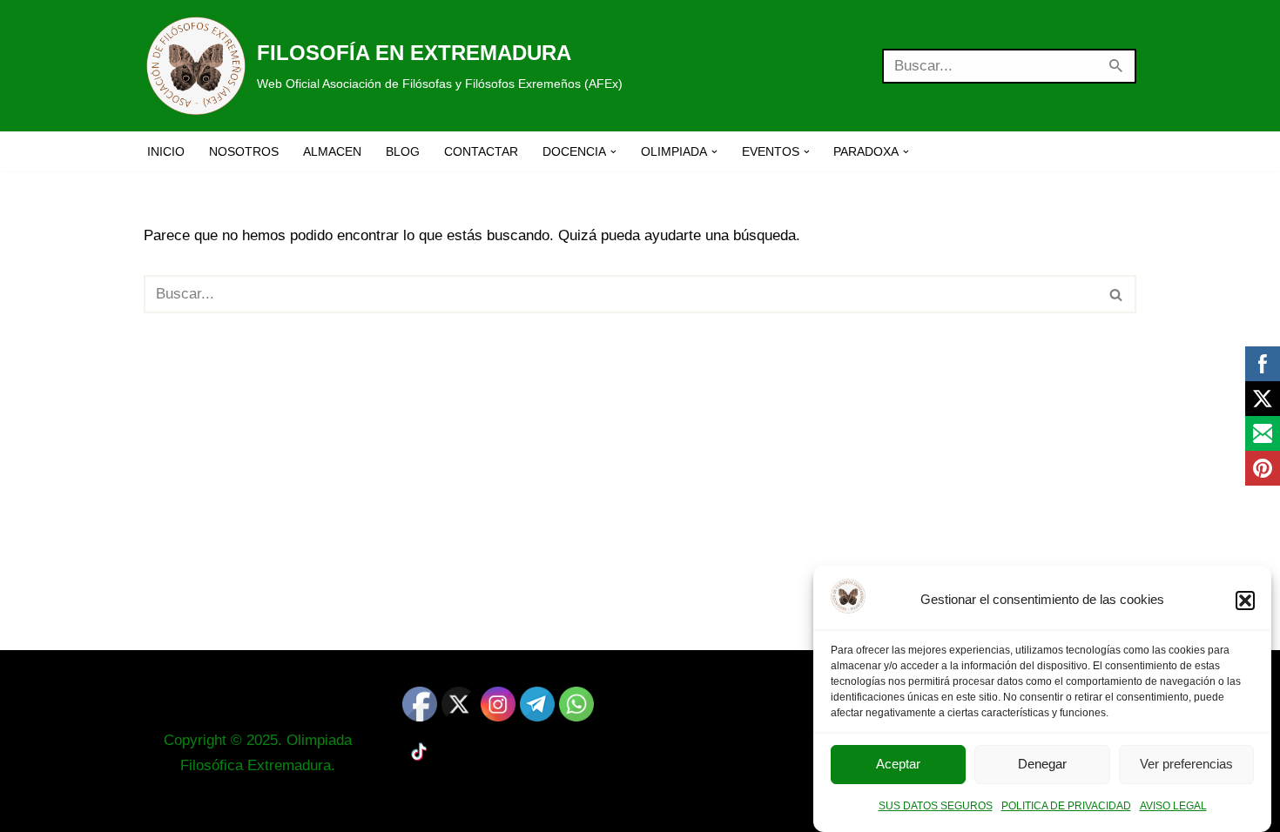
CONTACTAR (481, 151)
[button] (1245, 600)
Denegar (1042, 764)
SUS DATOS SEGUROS (936, 806)
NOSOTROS (244, 151)
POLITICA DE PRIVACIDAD (1066, 806)
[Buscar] (1116, 66)
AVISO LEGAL (1173, 806)
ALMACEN (332, 151)
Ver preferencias (1186, 764)
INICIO (166, 151)
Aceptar (898, 764)
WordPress (354, 808)
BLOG (403, 151)
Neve (161, 808)
